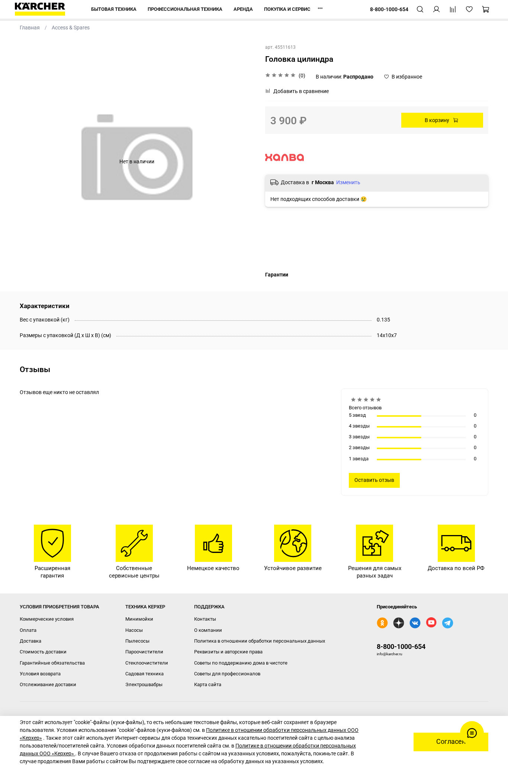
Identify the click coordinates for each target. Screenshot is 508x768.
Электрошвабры (144, 684)
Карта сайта (207, 684)
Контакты (205, 619)
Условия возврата (40, 673)
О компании (208, 630)
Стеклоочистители (146, 663)
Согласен (451, 741)
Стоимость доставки (43, 652)
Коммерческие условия (47, 619)
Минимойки (139, 619)
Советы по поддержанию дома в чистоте (240, 663)
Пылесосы (137, 641)
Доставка (30, 641)
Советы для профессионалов (227, 673)
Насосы (134, 630)
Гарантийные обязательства (52, 663)
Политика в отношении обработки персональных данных (259, 641)
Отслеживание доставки (48, 684)
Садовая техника (144, 673)
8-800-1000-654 (401, 646)
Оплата (28, 630)
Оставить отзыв (374, 480)
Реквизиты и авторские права (228, 652)
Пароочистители (144, 652)
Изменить (348, 182)
